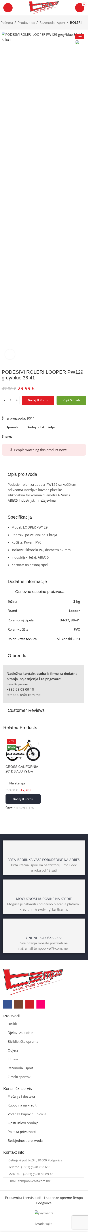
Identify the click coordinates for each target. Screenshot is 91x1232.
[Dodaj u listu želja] (34, 743)
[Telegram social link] (35, 436)
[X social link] (20, 436)
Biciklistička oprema (23, 1041)
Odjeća (13, 1050)
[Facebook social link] (14, 436)
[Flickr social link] (40, 1004)
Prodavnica (26, 22)
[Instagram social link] (18, 1004)
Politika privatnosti (22, 1131)
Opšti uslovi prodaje (23, 1123)
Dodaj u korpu (38, 400)
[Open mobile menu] (8, 7)
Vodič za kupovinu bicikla (27, 1114)
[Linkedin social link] (30, 436)
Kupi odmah (71, 400)
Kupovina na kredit (22, 1105)
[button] (23, 799)
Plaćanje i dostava (21, 1096)
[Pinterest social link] (25, 436)
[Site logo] (44, 7)
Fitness (13, 1059)
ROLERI (76, 22)
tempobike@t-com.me (23, 694)
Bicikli (12, 1024)
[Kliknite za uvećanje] (10, 354)
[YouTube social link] (29, 1004)
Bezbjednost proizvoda (25, 1140)
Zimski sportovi (19, 1076)
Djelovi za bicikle (20, 1032)
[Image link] (33, 981)
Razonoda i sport (52, 22)
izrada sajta (44, 1224)
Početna (7, 22)
